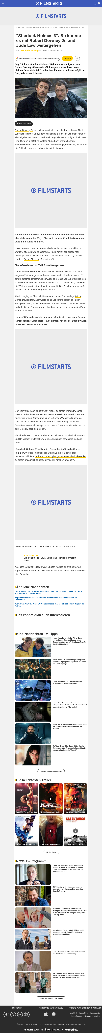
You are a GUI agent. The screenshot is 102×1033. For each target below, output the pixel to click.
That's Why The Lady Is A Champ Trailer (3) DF (27, 812)
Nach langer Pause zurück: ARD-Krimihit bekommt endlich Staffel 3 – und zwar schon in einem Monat (68, 932)
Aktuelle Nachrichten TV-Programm (51, 998)
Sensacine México (92, 1016)
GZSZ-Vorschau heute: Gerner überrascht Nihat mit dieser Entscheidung (69, 953)
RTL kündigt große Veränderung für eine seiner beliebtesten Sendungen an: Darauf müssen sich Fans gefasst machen (69, 975)
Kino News (29, 27)
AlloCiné (73, 1013)
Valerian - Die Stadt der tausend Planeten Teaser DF (27, 844)
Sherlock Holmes (24, 134)
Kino (23, 27)
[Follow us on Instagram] (20, 1014)
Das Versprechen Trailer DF (75, 812)
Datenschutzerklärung (65, 1024)
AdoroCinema (76, 1016)
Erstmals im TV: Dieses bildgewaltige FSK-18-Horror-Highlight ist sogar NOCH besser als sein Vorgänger (69, 662)
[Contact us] (27, 1014)
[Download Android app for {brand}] (54, 1014)
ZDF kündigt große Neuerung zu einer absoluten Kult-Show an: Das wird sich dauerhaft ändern (68, 889)
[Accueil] (49, 3)
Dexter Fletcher (31, 259)
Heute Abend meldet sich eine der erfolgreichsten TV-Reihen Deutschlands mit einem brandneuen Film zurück (70, 705)
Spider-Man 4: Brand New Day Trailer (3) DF (51, 844)
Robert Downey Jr (24, 130)
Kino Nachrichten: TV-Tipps (42, 27)
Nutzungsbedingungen (48, 1024)
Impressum (34, 1024)
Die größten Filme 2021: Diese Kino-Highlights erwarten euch (50, 559)
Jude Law (53, 141)
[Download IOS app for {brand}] (47, 1014)
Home (18, 27)
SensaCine (83, 1013)
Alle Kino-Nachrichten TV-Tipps (51, 771)
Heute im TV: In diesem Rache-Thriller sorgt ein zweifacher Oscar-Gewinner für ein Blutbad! (70, 727)
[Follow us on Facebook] (6, 1014)
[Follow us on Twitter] (13, 1014)
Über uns (20, 1024)
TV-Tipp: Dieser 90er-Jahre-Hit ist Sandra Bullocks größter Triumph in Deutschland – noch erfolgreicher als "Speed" (69, 748)
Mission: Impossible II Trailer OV (51, 812)
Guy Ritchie (76, 255)
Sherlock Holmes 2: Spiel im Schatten (57, 134)
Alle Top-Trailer (51, 852)
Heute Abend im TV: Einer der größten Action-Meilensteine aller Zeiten (67, 682)
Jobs (26, 1024)
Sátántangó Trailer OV (75, 844)
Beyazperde (95, 1013)
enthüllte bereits (33, 271)
